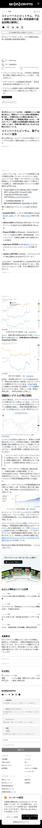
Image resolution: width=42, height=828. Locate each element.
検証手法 (27, 780)
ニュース (4, 11)
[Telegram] (12, 27)
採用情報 (4, 768)
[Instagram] (22, 27)
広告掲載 (4, 759)
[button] (21, 701)
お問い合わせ (6, 762)
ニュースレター (30, 771)
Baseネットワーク (30, 244)
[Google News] (19, 695)
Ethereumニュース (8, 789)
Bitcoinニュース (7, 783)
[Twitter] (8, 27)
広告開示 (27, 783)
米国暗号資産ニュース (9, 792)
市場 (9, 11)
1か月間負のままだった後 (16, 409)
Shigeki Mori (12, 64)
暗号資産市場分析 (7, 786)
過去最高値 (27, 517)
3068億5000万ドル (31, 489)
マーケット (28, 765)
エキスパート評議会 (31, 768)
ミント (13, 476)
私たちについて (7, 765)
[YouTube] (3, 27)
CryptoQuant (5, 436)
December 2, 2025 (29, 203)
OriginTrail (32, 384)
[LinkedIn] (17, 27)
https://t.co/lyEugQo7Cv (21, 197)
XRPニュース (6, 780)
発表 (13, 338)
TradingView (32, 332)
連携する (14, 235)
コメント (33, 463)
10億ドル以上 (26, 216)
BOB (3, 379)
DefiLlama (33, 509)
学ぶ (26, 762)
